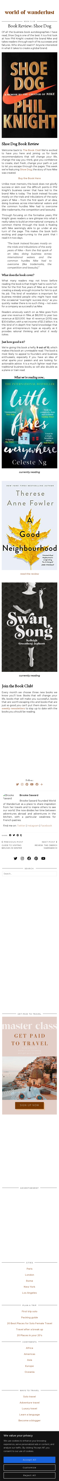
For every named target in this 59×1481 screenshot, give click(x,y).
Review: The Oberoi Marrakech (46, 845)
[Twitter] (17, 784)
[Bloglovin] (41, 784)
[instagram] (22, 858)
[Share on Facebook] (10, 835)
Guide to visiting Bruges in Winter (12, 845)
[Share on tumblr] (21, 835)
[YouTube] (32, 784)
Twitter (21, 825)
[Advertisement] (29, 745)
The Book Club (31, 150)
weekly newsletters (13, 708)
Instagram (33, 825)
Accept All (29, 1460)
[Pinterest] (26, 784)
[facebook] (29, 858)
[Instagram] (22, 784)
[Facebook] (37, 784)
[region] (29, 1456)
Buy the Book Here (29, 178)
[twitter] (15, 858)
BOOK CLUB (29, 21)
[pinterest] (36, 858)
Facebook (46, 825)
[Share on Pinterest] (18, 835)
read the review (29, 574)
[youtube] (43, 858)
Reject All (29, 1475)
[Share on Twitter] (14, 835)
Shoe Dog (26, 169)
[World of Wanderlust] (29, 13)
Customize (29, 1467)
